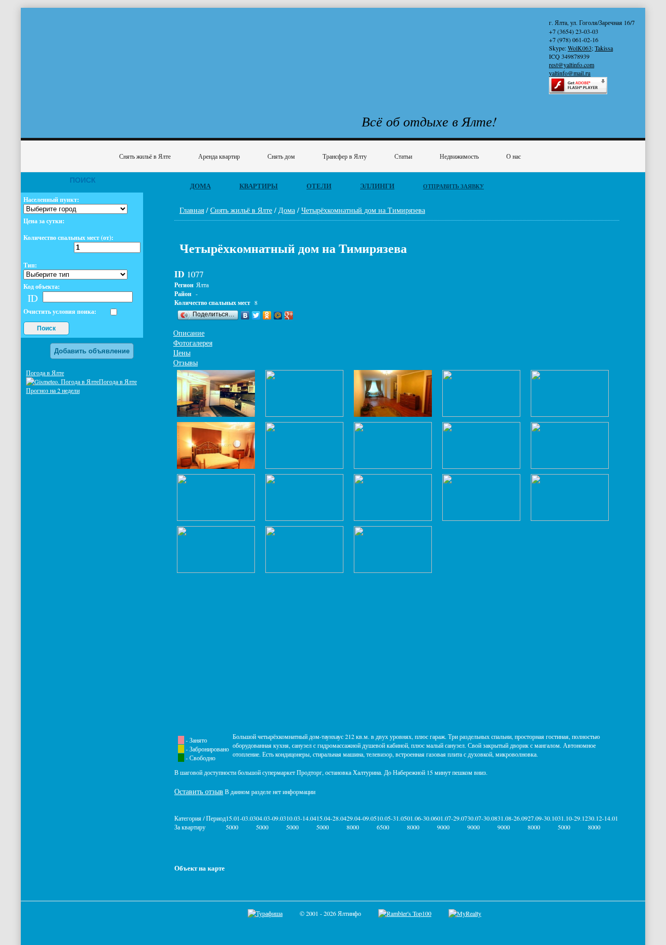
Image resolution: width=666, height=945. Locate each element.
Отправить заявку (453, 186)
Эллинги (377, 186)
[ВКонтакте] (245, 315)
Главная (192, 210)
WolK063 (580, 48)
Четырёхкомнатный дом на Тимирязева (363, 210)
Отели (318, 186)
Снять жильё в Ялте (145, 156)
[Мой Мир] (278, 315)
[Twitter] (256, 315)
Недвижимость (459, 156)
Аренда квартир (219, 156)
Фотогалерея (192, 343)
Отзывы (185, 362)
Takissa (604, 48)
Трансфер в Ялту (345, 156)
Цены (181, 352)
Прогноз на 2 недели (53, 390)
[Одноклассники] (267, 315)
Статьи (403, 156)
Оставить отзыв (198, 791)
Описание (188, 333)
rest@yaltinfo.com (571, 64)
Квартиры (258, 186)
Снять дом (281, 156)
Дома (200, 186)
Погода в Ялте (45, 372)
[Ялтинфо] (109, 50)
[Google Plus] (289, 315)
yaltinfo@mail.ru (570, 73)
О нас (513, 156)
